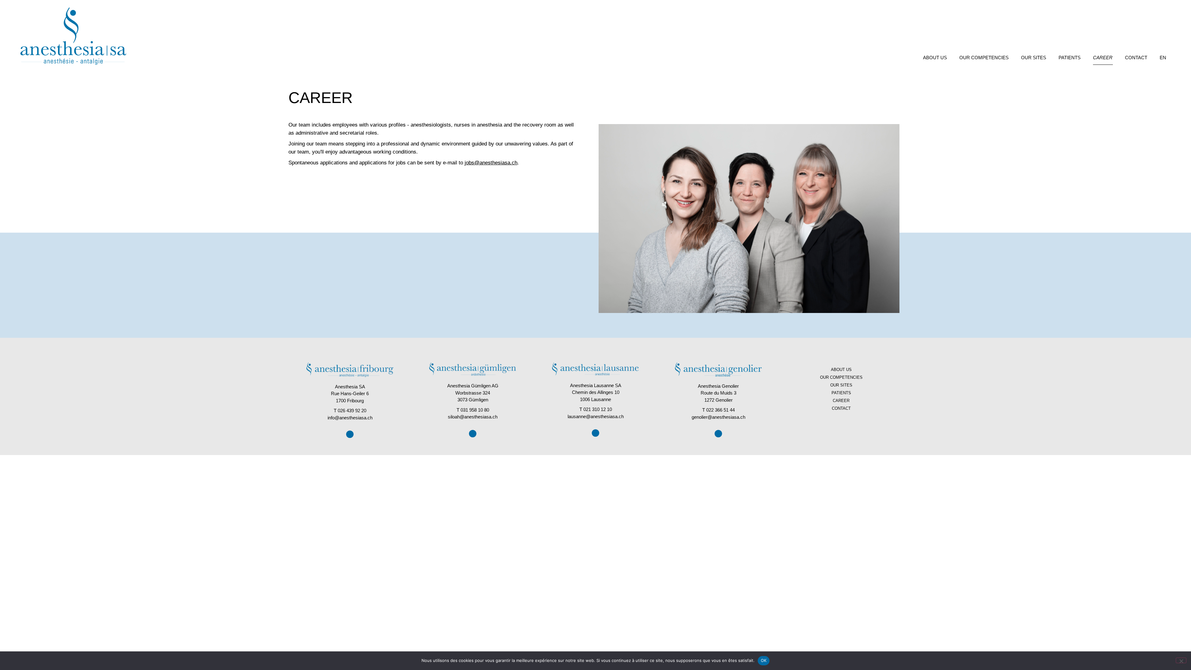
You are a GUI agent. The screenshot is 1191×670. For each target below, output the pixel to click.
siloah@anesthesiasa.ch (472, 416)
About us (935, 57)
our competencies (984, 57)
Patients (1070, 57)
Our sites (1033, 57)
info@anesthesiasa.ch (350, 417)
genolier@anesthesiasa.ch (718, 417)
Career (1103, 57)
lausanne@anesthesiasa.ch (596, 416)
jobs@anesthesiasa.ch (491, 163)
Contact (1136, 57)
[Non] (1181, 660)
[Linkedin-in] (350, 434)
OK (764, 660)
